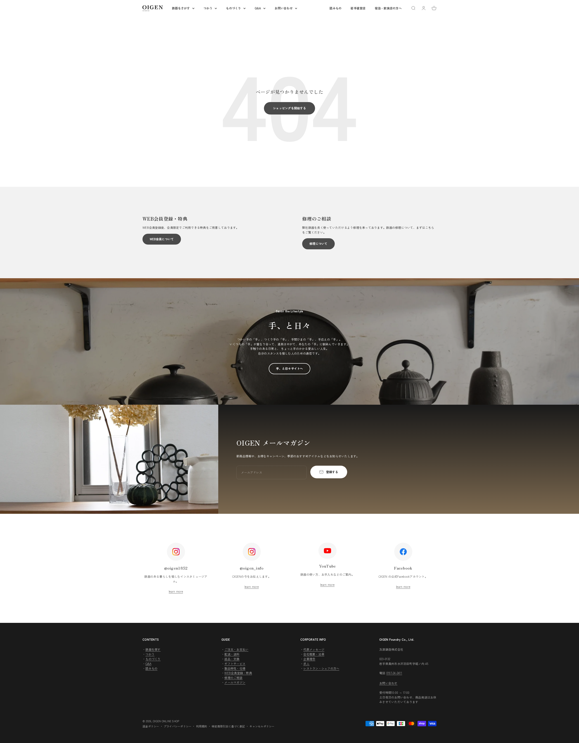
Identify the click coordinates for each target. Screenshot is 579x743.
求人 (306, 663)
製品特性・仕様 (234, 668)
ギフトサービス (234, 663)
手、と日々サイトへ (289, 368)
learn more (176, 591)
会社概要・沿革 (313, 654)
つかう (208, 8)
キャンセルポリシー (261, 726)
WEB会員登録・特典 (238, 673)
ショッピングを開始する (289, 108)
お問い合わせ (284, 8)
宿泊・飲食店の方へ (388, 8)
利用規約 (201, 726)
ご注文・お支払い (236, 649)
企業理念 (309, 659)
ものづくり (233, 8)
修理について (318, 243)
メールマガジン (234, 682)
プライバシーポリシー (178, 726)
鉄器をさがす (181, 8)
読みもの (336, 8)
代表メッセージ (313, 649)
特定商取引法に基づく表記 (228, 726)
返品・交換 (231, 659)
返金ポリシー (150, 726)
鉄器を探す (152, 649)
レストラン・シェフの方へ (321, 668)
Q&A (258, 8)
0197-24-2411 (394, 673)
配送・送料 (231, 654)
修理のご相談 (233, 677)
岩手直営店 (358, 8)
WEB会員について (162, 239)
